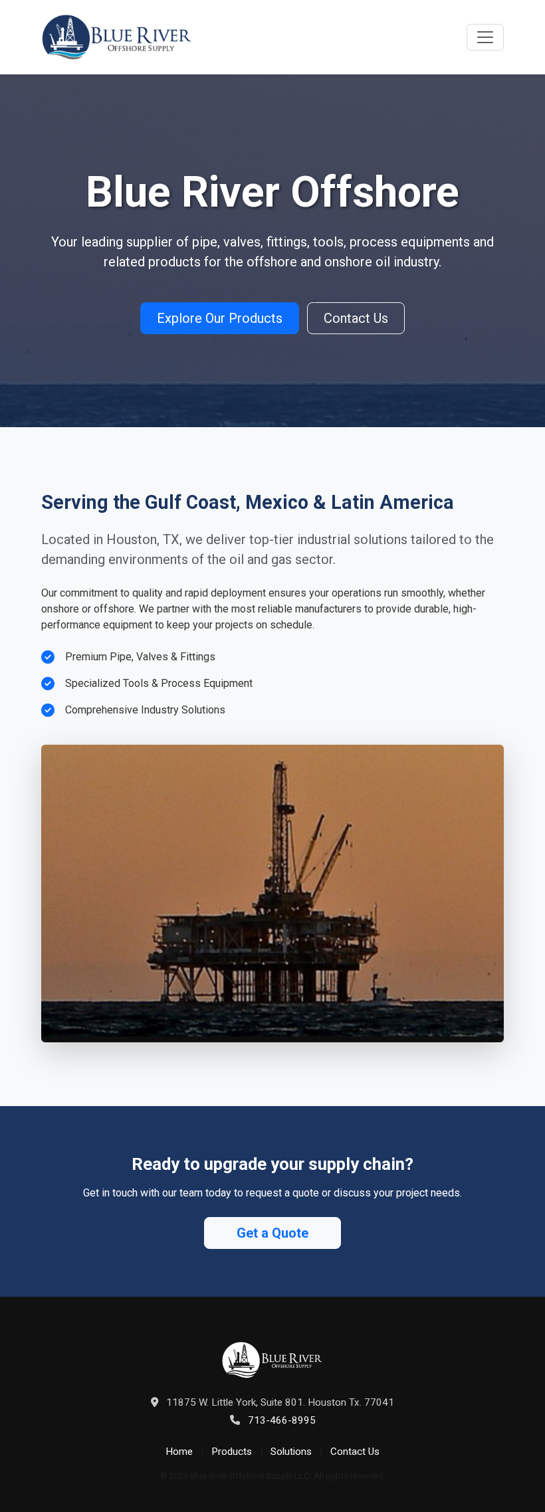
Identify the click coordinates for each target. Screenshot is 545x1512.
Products (231, 1452)
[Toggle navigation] (485, 37)
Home (179, 1452)
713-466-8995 (282, 1420)
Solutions (291, 1452)
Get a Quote (272, 1233)
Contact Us (356, 318)
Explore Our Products (219, 318)
